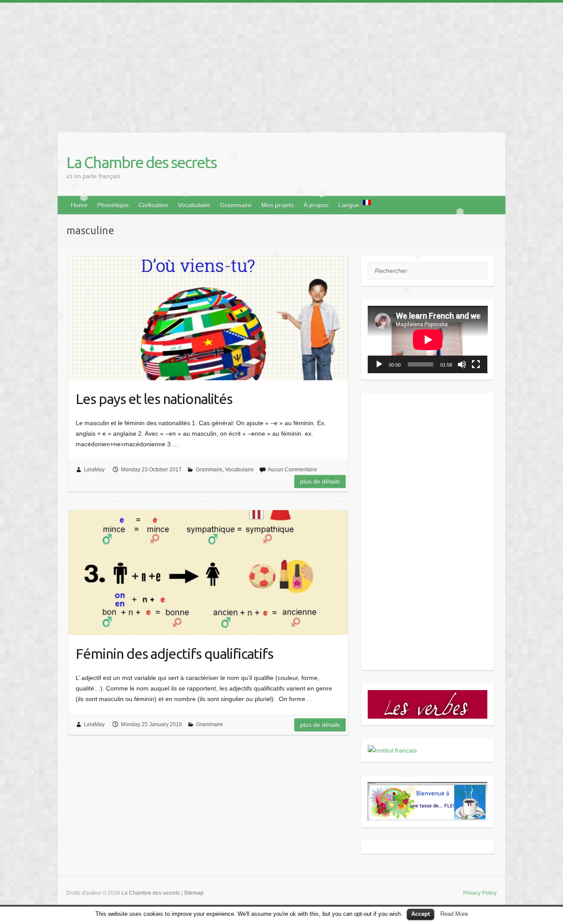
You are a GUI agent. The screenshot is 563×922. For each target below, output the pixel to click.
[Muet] (461, 364)
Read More (454, 914)
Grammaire (236, 205)
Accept (420, 914)
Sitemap (194, 893)
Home (79, 205)
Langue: (350, 205)
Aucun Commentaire (292, 470)
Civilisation (153, 205)
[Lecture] (379, 364)
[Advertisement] (264, 64)
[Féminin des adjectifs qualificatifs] (208, 572)
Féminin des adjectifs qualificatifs (174, 653)
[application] (428, 339)
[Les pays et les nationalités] (208, 317)
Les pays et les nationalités (154, 399)
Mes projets (277, 205)
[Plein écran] (476, 364)
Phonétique (113, 205)
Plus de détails (320, 481)
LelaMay (94, 470)
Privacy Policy (480, 893)
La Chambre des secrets (141, 162)
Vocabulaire (194, 205)
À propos (316, 205)
